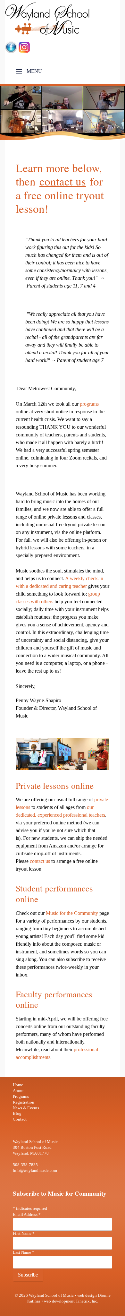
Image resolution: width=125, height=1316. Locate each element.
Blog (17, 1113)
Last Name (23, 1252)
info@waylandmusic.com (35, 1170)
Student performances (54, 888)
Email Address (27, 1214)
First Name (24, 1233)
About (18, 1090)
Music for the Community (71, 913)
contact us (62, 181)
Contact (20, 1119)
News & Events (26, 1108)
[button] (29, 71)
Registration (23, 1102)
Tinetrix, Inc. (87, 1301)
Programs (21, 1096)
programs (89, 404)
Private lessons (42, 785)
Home (18, 1085)
